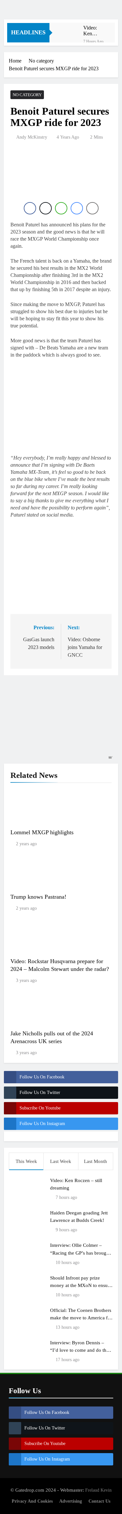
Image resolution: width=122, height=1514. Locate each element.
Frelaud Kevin (98, 1490)
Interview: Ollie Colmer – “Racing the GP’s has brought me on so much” (80, 1252)
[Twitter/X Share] (45, 208)
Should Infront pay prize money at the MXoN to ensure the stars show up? (81, 1285)
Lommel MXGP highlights (42, 832)
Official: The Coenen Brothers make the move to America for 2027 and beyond (81, 1317)
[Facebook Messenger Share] (77, 208)
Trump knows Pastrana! (38, 897)
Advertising (70, 1501)
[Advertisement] (62, 179)
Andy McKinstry (31, 137)
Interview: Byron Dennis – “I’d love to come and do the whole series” (79, 1350)
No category (27, 94)
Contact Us (99, 1501)
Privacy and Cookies (32, 1501)
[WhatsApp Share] (61, 208)
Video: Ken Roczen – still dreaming (93, 31)
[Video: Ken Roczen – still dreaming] (69, 31)
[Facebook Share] (30, 208)
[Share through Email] (92, 208)
